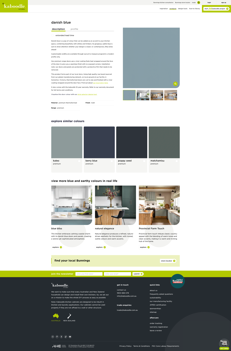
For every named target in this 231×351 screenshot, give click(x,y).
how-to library (194, 8)
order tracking (156, 323)
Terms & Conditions (141, 346)
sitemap (153, 312)
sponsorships (155, 308)
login (209, 2)
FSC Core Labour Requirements (165, 346)
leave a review (156, 330)
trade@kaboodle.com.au (127, 310)
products (173, 8)
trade (194, 2)
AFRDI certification (158, 305)
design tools (182, 8)
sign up (223, 2)
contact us (121, 290)
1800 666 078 (123, 293)
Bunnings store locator (182, 2)
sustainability (155, 298)
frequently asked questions (161, 294)
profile (74, 29)
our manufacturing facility (161, 301)
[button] (129, 95)
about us (153, 290)
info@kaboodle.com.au (126, 296)
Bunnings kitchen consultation (163, 2)
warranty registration (159, 327)
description (58, 29)
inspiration (164, 8)
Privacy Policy (125, 346)
